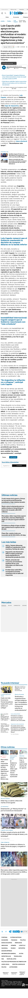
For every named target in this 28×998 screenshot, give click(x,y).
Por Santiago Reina (5, 839)
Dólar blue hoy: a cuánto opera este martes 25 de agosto (23, 763)
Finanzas (14, 940)
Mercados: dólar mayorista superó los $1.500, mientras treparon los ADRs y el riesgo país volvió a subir (14, 872)
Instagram (9, 931)
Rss (2, 959)
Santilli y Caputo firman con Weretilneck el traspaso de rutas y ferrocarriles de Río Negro (18, 155)
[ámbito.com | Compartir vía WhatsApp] (16, 47)
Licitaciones (13, 967)
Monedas (3, 605)
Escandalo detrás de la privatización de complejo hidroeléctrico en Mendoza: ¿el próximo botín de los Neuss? (18, 729)
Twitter (2, 931)
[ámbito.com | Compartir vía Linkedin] (22, 47)
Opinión (13, 945)
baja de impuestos (12, 106)
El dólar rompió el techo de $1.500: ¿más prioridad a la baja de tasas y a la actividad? (14, 834)
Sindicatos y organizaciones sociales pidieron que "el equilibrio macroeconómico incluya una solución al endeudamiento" (21, 703)
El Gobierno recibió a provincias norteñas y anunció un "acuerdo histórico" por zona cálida (18, 718)
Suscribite (19, 465)
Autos (21, 953)
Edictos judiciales (18, 964)
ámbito (3, 21)
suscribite (21, 13)
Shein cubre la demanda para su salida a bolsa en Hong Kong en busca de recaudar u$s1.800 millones (13, 509)
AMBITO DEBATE (22, 973)
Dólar (7, 17)
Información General (8, 953)
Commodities (17, 605)
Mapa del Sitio (11, 959)
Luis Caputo (16, 21)
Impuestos (21, 9)
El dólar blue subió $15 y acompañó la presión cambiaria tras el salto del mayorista (14, 572)
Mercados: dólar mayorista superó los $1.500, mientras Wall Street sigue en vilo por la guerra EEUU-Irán (14, 518)
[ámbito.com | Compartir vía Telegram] (24, 47)
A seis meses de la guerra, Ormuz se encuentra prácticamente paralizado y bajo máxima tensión (13, 500)
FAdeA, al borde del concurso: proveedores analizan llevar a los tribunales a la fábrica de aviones (14, 563)
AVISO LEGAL (5, 964)
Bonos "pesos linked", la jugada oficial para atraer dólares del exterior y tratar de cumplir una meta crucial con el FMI (14, 76)
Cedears (24, 605)
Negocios (4, 945)
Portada (4, 937)
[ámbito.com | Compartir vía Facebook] (18, 47)
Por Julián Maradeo (15, 734)
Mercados (18, 943)
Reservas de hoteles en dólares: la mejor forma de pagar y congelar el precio (13, 846)
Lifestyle (22, 945)
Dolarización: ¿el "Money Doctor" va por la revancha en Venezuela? (13, 810)
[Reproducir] (4, 67)
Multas (3, 967)
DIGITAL (6, 973)
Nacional (4, 948)
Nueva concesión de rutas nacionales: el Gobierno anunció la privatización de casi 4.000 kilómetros (18, 162)
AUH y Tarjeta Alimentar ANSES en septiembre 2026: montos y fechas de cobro (16, 547)
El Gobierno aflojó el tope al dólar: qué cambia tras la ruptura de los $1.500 (13, 527)
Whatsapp (21, 931)
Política (9, 21)
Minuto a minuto (4, 756)
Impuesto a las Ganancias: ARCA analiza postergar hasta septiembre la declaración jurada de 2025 (15, 554)
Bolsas (10, 605)
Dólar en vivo (13, 9)
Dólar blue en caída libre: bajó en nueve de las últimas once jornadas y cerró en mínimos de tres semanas (14, 83)
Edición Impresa (6, 951)
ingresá (25, 13)
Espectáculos (6, 956)
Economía (16, 17)
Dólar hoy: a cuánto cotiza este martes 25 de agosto (11, 802)
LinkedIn (13, 931)
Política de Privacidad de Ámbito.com (13, 961)
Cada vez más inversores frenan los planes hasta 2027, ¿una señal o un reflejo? (7, 703)
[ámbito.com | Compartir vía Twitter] (20, 47)
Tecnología (18, 956)
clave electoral (21, 141)
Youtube (17, 931)
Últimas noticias (15, 937)
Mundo (13, 948)
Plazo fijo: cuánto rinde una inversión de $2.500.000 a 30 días (14, 534)
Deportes (22, 948)
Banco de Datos (6, 943)
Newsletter (23, 931)
